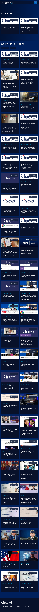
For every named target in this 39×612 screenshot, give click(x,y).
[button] (35, 2)
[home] (7, 2)
